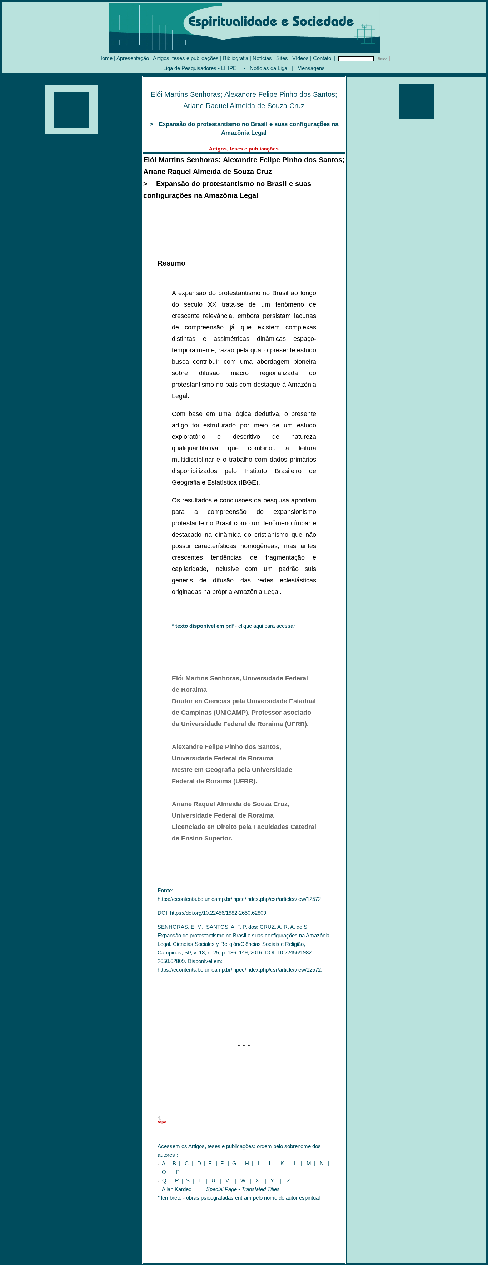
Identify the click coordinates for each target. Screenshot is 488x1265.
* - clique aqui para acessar (233, 626)
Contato (322, 58)
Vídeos (300, 58)
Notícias (262, 58)
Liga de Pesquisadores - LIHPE (199, 68)
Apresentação (132, 58)
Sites (282, 58)
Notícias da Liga (268, 68)
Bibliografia (235, 58)
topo (162, 1122)
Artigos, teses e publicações (186, 58)
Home (105, 58)
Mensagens (311, 68)
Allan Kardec (177, 1189)
